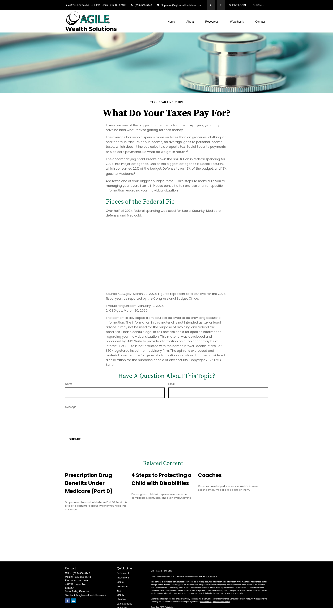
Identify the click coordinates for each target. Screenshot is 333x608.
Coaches (210, 475)
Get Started (259, 5)
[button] (171, 21)
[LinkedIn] (211, 5)
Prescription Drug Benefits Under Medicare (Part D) (89, 483)
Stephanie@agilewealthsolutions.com (181, 5)
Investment (123, 577)
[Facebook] (221, 5)
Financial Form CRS (163, 570)
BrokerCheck (211, 576)
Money (120, 595)
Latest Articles (124, 603)
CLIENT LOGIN (237, 5)
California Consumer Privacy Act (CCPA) (238, 598)
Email (171, 384)
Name (68, 384)
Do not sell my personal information (215, 601)
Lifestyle (121, 599)
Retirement (123, 573)
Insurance (122, 586)
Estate (120, 581)
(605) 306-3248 (143, 5)
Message (70, 407)
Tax (119, 590)
